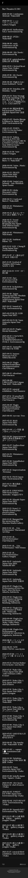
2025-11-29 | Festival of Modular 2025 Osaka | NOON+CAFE (11, 264)
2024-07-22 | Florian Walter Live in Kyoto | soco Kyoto (14, 664)
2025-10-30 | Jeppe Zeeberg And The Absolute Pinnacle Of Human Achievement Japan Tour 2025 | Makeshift (14, 297)
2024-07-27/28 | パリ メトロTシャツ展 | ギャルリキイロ (13, 656)
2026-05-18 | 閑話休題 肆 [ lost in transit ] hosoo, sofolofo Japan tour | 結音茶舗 (13, 111)
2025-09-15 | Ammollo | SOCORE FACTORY (12, 348)
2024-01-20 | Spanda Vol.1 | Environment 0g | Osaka (13, 810)
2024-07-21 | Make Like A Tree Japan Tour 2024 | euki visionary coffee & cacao (12, 672)
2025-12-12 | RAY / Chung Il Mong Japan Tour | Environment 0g (13, 248)
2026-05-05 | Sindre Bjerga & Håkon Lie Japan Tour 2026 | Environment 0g (13, 121)
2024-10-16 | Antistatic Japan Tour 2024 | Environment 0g (11, 572)
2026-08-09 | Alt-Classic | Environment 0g (13, 53)
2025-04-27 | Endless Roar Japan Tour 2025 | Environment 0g (13, 447)
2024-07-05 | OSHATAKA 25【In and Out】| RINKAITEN (14, 735)
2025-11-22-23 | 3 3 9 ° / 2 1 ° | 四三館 (13, 272)
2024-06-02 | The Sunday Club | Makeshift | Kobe (13, 743)
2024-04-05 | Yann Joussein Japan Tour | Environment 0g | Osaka (12, 769)
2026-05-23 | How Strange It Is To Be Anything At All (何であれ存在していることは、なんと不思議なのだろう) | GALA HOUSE (14, 99)
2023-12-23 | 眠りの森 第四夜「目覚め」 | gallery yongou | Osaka (13, 818)
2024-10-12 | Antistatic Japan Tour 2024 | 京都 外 (13, 580)
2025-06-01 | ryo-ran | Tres (13, 416)
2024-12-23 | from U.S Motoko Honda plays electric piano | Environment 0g (11, 511)
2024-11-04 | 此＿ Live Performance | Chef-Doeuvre (10, 539)
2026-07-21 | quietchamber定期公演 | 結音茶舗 (13, 60)
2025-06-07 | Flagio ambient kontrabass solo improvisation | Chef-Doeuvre (11, 408)
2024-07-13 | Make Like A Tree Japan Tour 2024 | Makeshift (12, 700)
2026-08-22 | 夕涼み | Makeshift (11, 37)
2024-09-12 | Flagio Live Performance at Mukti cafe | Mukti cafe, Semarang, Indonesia (12, 610)
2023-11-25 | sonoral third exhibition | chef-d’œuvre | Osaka (13, 854)
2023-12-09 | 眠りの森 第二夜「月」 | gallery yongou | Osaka (13, 836)
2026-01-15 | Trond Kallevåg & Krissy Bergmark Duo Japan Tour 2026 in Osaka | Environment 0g (11, 223)
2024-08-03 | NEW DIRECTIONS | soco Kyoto (13, 648)
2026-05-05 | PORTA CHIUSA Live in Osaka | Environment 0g (12, 130)
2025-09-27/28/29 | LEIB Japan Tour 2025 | (12, 314)
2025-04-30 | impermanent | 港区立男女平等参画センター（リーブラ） (14, 438)
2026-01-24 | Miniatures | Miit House (13, 207)
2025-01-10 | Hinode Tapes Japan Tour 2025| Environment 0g (13, 501)
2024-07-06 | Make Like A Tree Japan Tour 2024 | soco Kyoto (13, 727)
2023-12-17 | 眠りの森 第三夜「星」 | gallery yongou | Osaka (13, 827)
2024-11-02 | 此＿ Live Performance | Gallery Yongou (10, 554)
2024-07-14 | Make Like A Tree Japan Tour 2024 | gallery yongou (12, 691)
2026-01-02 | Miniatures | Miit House (13, 233)
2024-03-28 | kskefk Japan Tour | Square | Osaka (13, 777)
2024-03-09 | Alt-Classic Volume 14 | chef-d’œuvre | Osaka (13, 785)
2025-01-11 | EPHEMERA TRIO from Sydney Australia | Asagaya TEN (12, 492)
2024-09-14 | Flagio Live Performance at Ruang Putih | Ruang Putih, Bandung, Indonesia (12, 600)
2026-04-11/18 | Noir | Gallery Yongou (11, 153)
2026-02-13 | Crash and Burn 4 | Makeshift (12, 200)
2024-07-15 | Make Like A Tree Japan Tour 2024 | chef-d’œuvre (12, 682)
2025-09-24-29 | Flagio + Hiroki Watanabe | (12, 330)
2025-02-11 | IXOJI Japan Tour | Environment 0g (12, 478)
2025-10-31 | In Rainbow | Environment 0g (12, 288)
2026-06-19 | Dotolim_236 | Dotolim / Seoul (13, 90)
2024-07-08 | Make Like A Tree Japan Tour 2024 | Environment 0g (13, 718)
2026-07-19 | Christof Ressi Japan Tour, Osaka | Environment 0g (13, 68)
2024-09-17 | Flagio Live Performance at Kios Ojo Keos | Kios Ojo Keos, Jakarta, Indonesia (13, 589)
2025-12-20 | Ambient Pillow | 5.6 (11, 240)
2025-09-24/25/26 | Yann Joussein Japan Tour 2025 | (12, 322)
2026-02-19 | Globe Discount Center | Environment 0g (10, 192)
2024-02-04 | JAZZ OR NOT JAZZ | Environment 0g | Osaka (13, 802)
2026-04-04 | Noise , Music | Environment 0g (14, 166)
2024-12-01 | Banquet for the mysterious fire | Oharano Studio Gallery (12, 521)
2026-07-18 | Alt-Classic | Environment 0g (12, 76)
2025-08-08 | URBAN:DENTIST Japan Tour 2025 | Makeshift (13, 382)
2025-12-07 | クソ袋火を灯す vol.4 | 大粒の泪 (13, 256)
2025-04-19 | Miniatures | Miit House (13, 455)
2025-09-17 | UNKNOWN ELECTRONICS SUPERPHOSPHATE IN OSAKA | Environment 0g (13, 339)
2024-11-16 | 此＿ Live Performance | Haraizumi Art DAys (13, 530)
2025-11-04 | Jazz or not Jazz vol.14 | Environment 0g (10, 280)
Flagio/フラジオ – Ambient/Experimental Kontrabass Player (14, 871)
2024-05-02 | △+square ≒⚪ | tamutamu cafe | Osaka (12, 751)
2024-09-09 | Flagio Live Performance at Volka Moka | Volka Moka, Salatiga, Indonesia (12, 621)
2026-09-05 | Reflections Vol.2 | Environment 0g (12, 31)
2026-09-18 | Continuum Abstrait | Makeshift (12, 15)
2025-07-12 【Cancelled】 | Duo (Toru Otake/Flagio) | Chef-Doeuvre (13, 398)
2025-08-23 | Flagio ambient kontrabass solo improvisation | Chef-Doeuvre (11, 365)
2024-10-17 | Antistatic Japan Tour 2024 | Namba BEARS (11, 563)
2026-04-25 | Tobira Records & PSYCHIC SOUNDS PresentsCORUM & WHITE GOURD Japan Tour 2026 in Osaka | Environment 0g (14, 142)
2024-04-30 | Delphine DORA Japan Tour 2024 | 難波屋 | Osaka (14, 760)
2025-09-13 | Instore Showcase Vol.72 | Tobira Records (10, 355)
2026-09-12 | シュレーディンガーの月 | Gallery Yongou (10, 23)
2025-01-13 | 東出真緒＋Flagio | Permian (12, 485)
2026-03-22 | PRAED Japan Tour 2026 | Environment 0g (10, 174)
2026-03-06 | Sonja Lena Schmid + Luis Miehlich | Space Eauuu (13, 183)
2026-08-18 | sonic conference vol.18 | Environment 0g (10, 45)
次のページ (23, 864)
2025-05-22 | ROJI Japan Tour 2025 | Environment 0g (10, 422)
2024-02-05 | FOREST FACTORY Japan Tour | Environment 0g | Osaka (12, 794)
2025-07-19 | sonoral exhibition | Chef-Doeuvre (13, 390)
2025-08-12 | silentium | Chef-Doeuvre (12, 374)
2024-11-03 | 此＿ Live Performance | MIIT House (14, 547)
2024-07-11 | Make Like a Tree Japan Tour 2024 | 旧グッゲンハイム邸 (13, 709)
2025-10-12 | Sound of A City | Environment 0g (12, 307)
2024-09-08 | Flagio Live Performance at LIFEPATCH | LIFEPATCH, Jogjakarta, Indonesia (13, 632)
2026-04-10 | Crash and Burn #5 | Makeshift (12, 160)
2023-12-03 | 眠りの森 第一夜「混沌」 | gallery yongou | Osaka (13, 845)
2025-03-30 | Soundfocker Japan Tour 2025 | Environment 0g (13, 463)
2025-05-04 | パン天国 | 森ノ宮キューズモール (13, 430)
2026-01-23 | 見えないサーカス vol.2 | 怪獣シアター (13, 214)
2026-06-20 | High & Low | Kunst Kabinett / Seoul (13, 83)
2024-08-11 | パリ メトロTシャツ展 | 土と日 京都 (13, 641)
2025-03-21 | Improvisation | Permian (14, 471)
